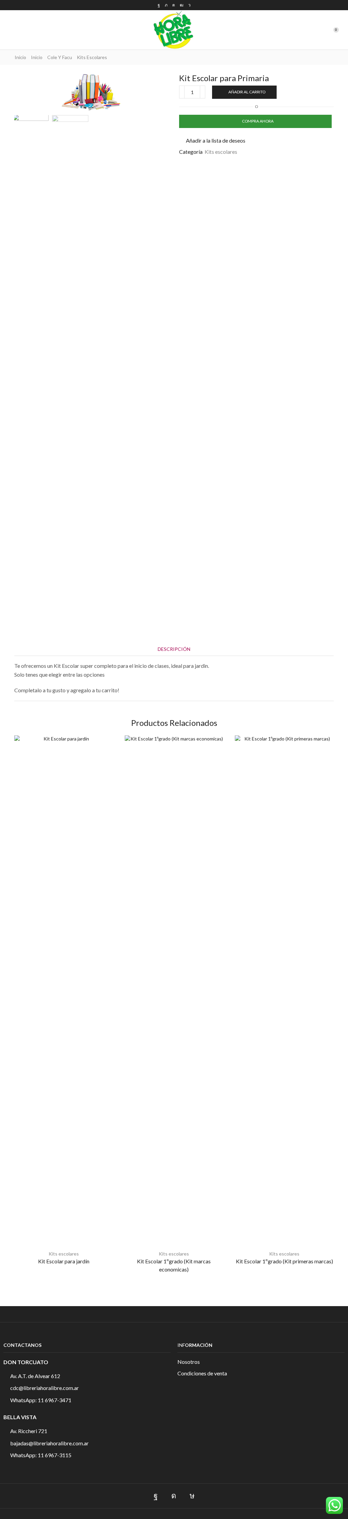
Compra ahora (258, 121)
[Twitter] (166, 5)
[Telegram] (189, 5)
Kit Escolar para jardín (63, 1261)
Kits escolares (92, 57)
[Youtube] (182, 5)
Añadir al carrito (246, 91)
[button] (8, 30)
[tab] (174, 649)
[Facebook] (159, 5)
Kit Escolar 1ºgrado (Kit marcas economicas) (174, 1265)
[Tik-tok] (192, 1496)
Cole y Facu (59, 57)
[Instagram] (173, 5)
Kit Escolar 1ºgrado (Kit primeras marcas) (284, 1261)
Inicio (20, 57)
